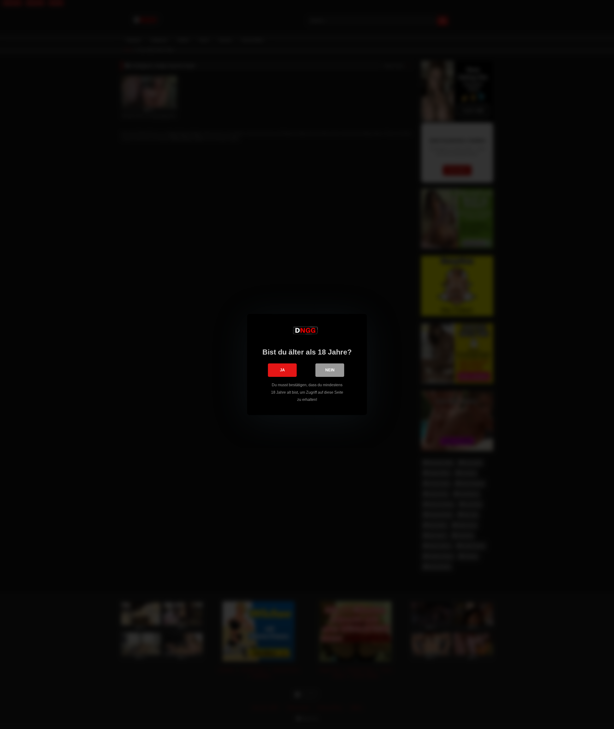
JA (282, 370)
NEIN (330, 370)
